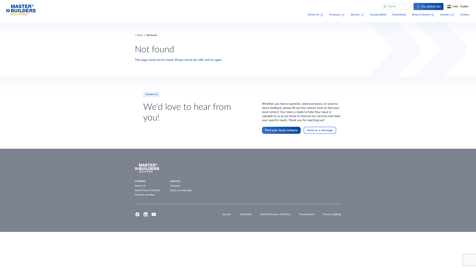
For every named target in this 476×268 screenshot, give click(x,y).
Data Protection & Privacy (275, 214)
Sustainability (378, 14)
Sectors (355, 14)
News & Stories (421, 14)
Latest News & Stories (147, 190)
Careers (464, 14)
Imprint (226, 214)
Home (140, 35)
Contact (445, 14)
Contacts (175, 186)
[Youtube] (153, 216)
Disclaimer (246, 214)
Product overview (145, 195)
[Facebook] (137, 216)
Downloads (399, 14)
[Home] (21, 9)
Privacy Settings (332, 214)
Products (334, 14)
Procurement (306, 214)
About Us (313, 14)
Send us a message (181, 190)
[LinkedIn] (145, 216)
